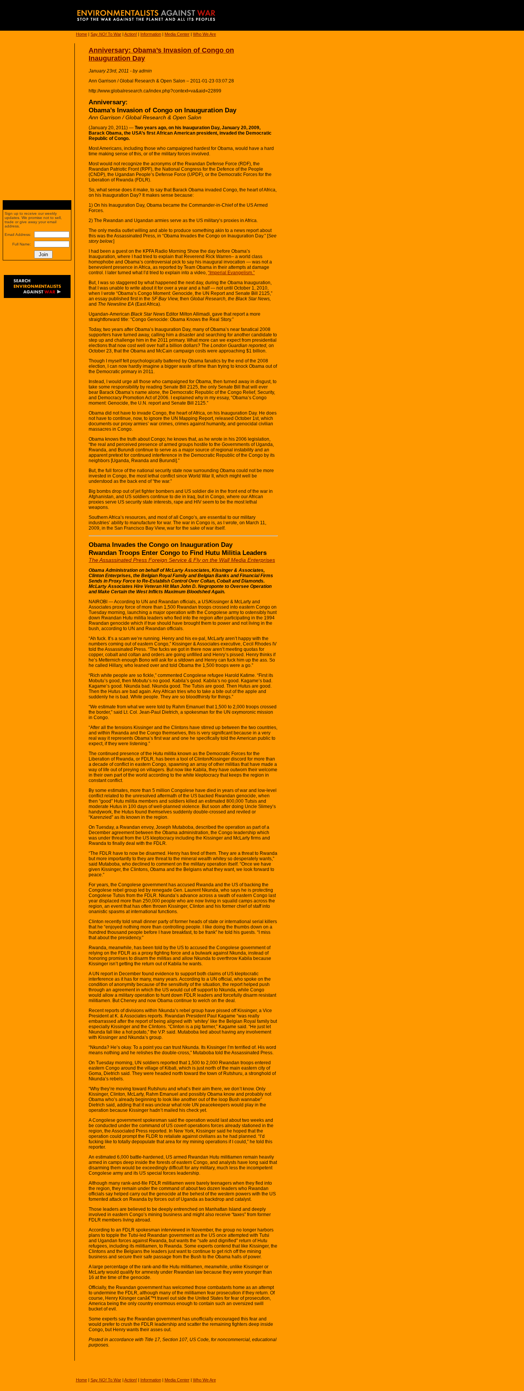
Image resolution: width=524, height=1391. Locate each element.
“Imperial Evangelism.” (231, 272)
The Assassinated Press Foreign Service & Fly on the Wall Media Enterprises (182, 560)
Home (81, 34)
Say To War (106, 34)
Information (150, 34)
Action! (130, 34)
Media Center (177, 34)
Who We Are (204, 34)
